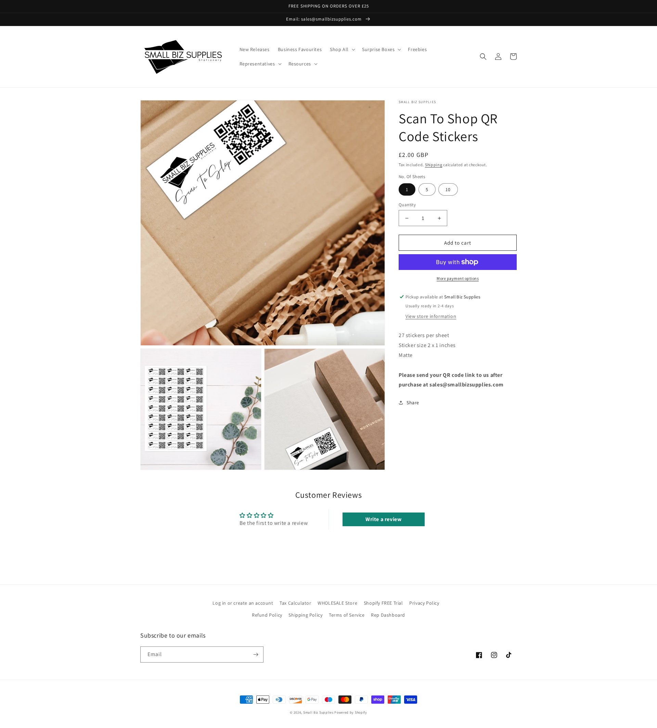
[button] (342, 49)
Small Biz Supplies (318, 712)
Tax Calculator (295, 603)
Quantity (407, 205)
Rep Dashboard (388, 615)
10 (448, 189)
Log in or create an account (242, 603)
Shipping (433, 164)
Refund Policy (267, 615)
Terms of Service (347, 615)
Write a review (383, 519)
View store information (430, 316)
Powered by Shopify (350, 712)
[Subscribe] (255, 654)
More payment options (458, 278)
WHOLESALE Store (337, 603)
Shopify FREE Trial (383, 603)
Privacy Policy (424, 603)
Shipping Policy (305, 615)
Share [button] (413, 402)
